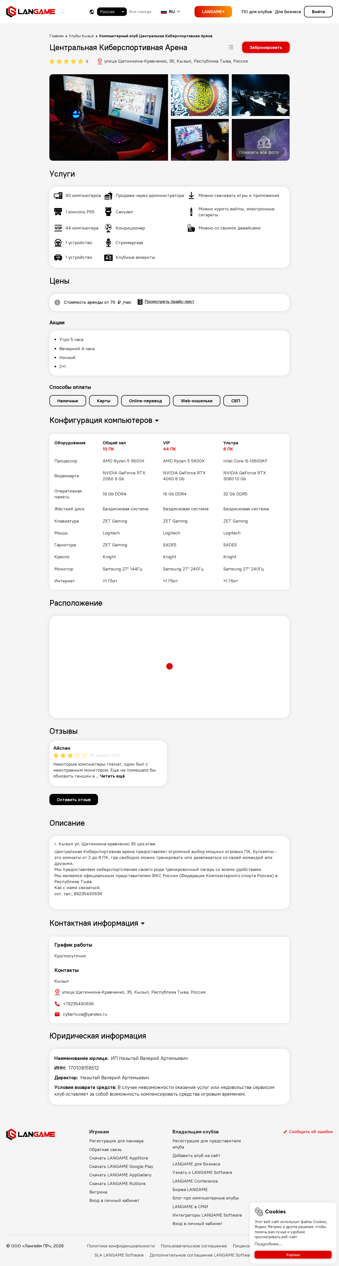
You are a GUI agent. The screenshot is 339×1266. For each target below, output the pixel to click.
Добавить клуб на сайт (196, 1155)
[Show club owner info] (57, 302)
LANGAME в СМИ (190, 1206)
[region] (169, 512)
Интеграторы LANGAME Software (207, 1215)
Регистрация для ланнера (116, 1141)
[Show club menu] (230, 47)
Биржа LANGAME (190, 1189)
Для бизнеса (288, 11)
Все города (140, 11)
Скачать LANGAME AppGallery (120, 1175)
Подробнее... (268, 1244)
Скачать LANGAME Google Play (121, 1166)
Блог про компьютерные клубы (205, 1198)
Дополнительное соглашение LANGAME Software (202, 1255)
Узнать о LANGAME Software (202, 1172)
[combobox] (112, 11)
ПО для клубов (257, 11)
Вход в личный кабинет (114, 1200)
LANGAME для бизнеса (196, 1164)
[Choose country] (92, 12)
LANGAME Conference (195, 1181)
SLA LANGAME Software (119, 1255)
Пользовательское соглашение (194, 1246)
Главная (56, 35)
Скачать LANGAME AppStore (118, 1158)
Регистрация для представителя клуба (206, 1144)
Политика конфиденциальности (121, 1246)
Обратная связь (105, 1149)
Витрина (98, 1192)
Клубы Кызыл (81, 35)
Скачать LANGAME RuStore (117, 1183)
